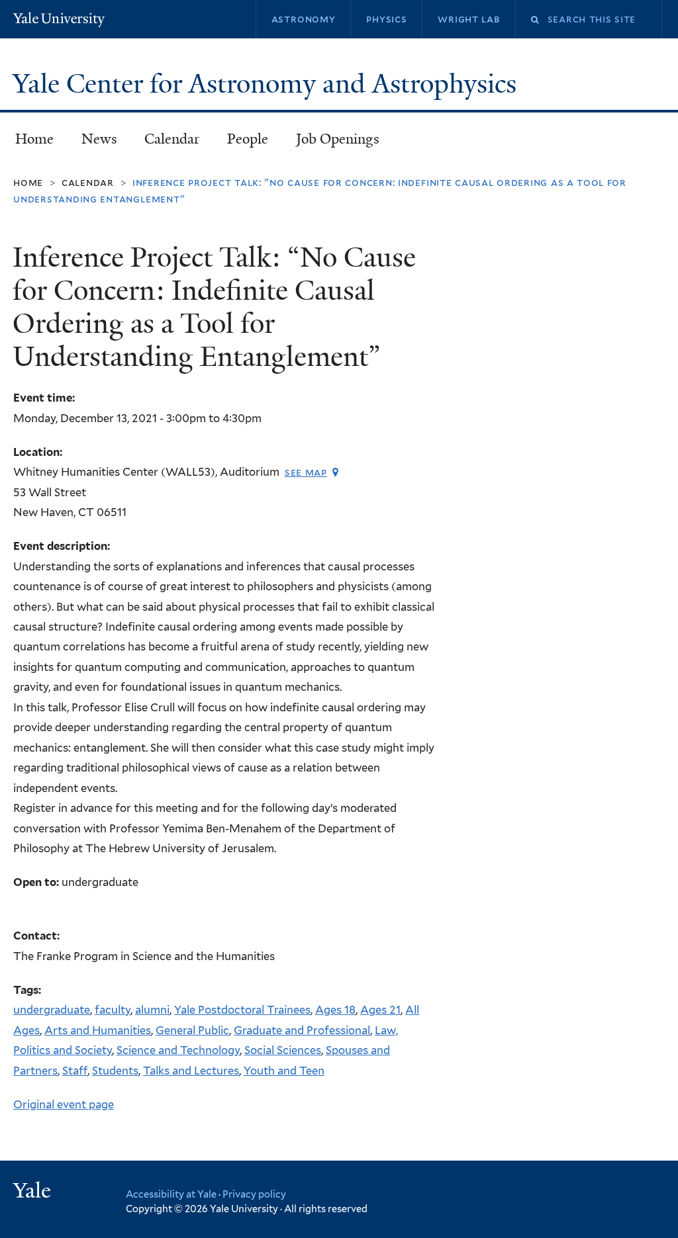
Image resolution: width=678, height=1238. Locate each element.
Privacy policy (254, 1194)
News (99, 139)
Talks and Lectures (191, 1070)
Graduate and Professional (302, 1030)
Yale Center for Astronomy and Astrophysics (268, 84)
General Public (192, 1030)
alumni (152, 1009)
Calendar (171, 139)
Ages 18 (335, 1009)
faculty (112, 1009)
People (247, 139)
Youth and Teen (284, 1070)
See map (306, 472)
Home (34, 139)
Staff (74, 1070)
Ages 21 (380, 1009)
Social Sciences (282, 1050)
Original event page (63, 1104)
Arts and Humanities (97, 1030)
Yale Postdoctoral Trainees (242, 1009)
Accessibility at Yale (171, 1194)
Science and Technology (178, 1050)
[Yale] (33, 1192)
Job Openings (337, 139)
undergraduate (51, 1009)
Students (115, 1070)
